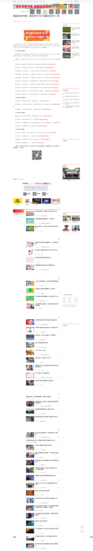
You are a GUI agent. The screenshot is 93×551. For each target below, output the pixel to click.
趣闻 (42, 510)
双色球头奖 (46, 502)
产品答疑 (64, 301)
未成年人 (44, 449)
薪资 (42, 385)
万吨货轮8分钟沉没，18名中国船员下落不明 (46, 536)
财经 (25, 1)
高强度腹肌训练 (74, 231)
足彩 (42, 254)
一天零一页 (37, 204)
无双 (46, 204)
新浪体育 (22, 11)
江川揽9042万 (40, 188)
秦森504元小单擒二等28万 (43, 187)
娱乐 (28, 1)
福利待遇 (42, 377)
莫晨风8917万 (45, 188)
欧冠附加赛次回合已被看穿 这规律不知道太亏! (46, 416)
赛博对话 (17, 204)
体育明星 (41, 339)
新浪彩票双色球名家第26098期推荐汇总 (45, 265)
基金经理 (46, 437)
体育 (21, 1)
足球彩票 (46, 324)
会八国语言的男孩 (66, 231)
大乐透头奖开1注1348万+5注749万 (41, 190)
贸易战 (42, 518)
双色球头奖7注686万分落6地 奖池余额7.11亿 (46, 498)
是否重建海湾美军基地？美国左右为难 (44, 409)
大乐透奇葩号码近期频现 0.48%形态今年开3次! (47, 296)
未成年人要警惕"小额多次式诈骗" (43, 445)
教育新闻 (42, 347)
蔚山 (44, 285)
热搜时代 (27, 204)
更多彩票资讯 (25, 183)
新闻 (18, 1)
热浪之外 (56, 204)
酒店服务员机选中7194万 (30, 190)
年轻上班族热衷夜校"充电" (41, 342)
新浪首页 (14, 1)
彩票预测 (42, 215)
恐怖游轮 (46, 354)
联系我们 (64, 299)
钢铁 (43, 362)
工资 (45, 377)
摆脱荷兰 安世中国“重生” (41, 521)
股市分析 (42, 437)
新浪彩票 (29, 21)
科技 (31, 1)
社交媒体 (46, 406)
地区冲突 (42, 413)
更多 (43, 1)
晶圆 (40, 525)
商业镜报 (35, 442)
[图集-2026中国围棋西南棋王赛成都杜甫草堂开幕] (71, 173)
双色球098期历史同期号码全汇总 (43, 257)
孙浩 (42, 540)
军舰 (44, 480)
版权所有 (74, 306)
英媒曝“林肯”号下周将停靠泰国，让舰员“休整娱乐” (39, 396)
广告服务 (69, 297)
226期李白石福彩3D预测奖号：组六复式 (45, 288)
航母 (45, 480)
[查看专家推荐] (44, 55)
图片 (37, 1)
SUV (45, 487)
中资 (33, 442)
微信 (74, 21)
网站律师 (69, 301)
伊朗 (45, 413)
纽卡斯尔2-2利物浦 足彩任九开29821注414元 (46, 250)
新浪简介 (64, 297)
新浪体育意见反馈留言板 (68, 294)
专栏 (40, 1)
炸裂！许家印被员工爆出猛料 (42, 490)
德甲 (42, 285)
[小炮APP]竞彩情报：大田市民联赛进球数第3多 (47, 281)
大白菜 (42, 472)
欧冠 (44, 421)
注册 (71, 1)
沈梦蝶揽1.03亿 (35, 188)
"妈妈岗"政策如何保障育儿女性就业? (44, 380)
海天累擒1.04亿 (29, 188)
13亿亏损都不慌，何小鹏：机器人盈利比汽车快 (47, 528)
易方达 (49, 437)
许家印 (42, 495)
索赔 (40, 457)
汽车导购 (42, 487)
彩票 (26, 11)
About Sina (76, 297)
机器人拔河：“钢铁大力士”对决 (43, 357)
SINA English (76, 301)
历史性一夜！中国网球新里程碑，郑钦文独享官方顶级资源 (75, 41)
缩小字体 (60, 21)
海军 (33, 398)
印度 (44, 540)
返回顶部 (82, 535)
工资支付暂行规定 (49, 377)
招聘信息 (69, 299)
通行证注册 (76, 299)
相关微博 (17, 214)
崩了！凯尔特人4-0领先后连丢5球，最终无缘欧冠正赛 (76, 28)
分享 (78, 21)
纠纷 (42, 457)
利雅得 (44, 332)
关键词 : (14, 179)
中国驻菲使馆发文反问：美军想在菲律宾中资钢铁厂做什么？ (41, 440)
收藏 (67, 21)
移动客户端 (76, 1)
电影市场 (42, 354)
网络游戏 (49, 406)
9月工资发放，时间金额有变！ (42, 373)
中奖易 (20, 179)
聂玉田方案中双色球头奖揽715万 (32, 187)
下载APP (46, 186)
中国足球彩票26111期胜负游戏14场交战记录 (46, 320)
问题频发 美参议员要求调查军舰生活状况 (45, 475)
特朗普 (45, 518)
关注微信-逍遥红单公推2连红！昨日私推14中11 (46, 327)
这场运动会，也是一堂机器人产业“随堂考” (45, 335)
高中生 (42, 370)
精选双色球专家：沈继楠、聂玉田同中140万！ (46, 211)
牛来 (48, 354)
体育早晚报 (43, 324)
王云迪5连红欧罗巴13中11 (40, 186)
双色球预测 (46, 223)
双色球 (23, 179)
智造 (42, 308)
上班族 (46, 347)
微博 (71, 21)
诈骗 (42, 449)
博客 (34, 1)
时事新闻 (42, 406)
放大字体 (63, 21)
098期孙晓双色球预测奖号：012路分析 (44, 218)
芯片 (42, 525)
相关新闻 (17, 211)
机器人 (44, 339)
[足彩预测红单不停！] (40, 6)
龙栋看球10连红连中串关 (30, 186)
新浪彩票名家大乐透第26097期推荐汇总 (71, 96)
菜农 (44, 472)
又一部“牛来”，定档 (40, 350)
